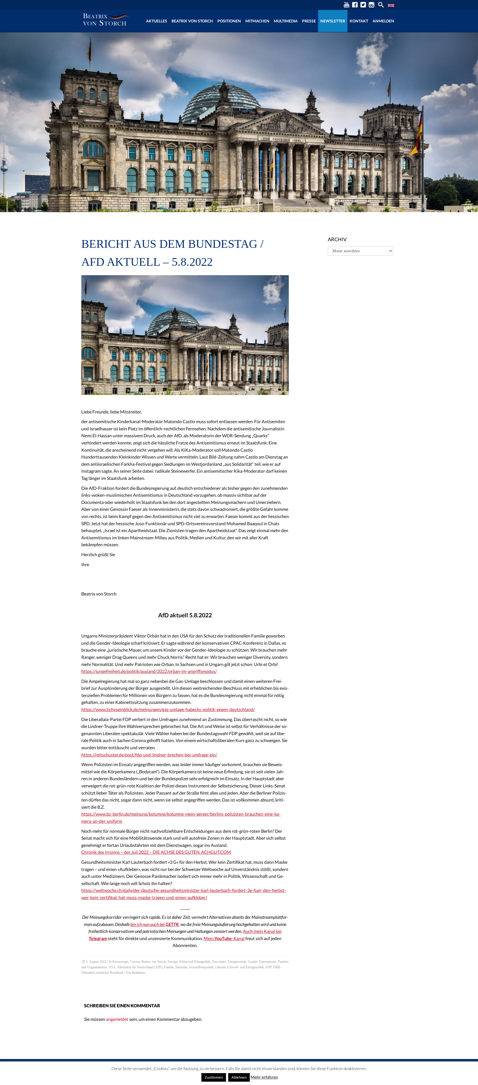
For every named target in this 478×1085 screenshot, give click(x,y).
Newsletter (332, 21)
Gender (253, 962)
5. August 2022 (96, 962)
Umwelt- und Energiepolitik (245, 967)
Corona (135, 962)
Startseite (181, 967)
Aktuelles (156, 21)
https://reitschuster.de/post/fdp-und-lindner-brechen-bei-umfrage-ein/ (149, 754)
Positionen (229, 21)
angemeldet (117, 1019)
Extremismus (267, 962)
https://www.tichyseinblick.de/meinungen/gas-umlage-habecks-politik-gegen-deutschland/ (168, 709)
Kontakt (359, 21)
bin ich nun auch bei (154, 924)
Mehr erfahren (264, 1076)
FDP (269, 967)
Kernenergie (120, 962)
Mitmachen (257, 21)
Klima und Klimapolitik (194, 962)
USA (112, 967)
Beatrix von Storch (192, 21)
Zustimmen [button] (214, 1077)
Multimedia (286, 21)
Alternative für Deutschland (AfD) (139, 967)
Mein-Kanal (224, 938)
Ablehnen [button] (239, 1077)
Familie (169, 967)
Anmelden (383, 21)
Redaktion (138, 973)
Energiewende (237, 962)
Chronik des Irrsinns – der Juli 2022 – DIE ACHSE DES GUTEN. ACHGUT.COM (156, 852)
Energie (173, 962)
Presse (309, 21)
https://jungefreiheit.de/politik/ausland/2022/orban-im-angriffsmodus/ (149, 671)
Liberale (220, 967)
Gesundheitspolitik (201, 967)
